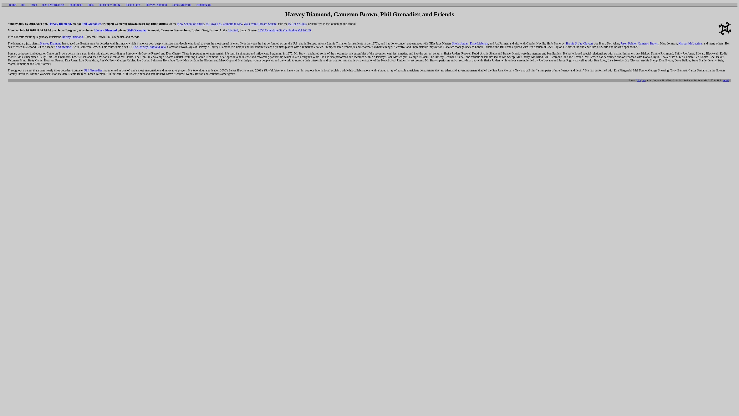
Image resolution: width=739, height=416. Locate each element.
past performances (53, 4)
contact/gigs (203, 4)
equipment (76, 4)
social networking (109, 4)
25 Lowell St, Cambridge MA (224, 23)
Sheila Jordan (460, 43)
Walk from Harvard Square (260, 23)
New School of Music (190, 23)
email (726, 80)
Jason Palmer (628, 43)
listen (34, 4)
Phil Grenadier (91, 23)
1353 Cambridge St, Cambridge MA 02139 (284, 30)
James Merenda (181, 4)
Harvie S (571, 43)
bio (23, 4)
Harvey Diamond (156, 4)
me (641, 80)
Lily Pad (233, 30)
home (12, 4)
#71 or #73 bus (297, 23)
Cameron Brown (648, 43)
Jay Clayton (585, 43)
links (91, 4)
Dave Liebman (479, 43)
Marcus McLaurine (690, 43)
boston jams (133, 4)
